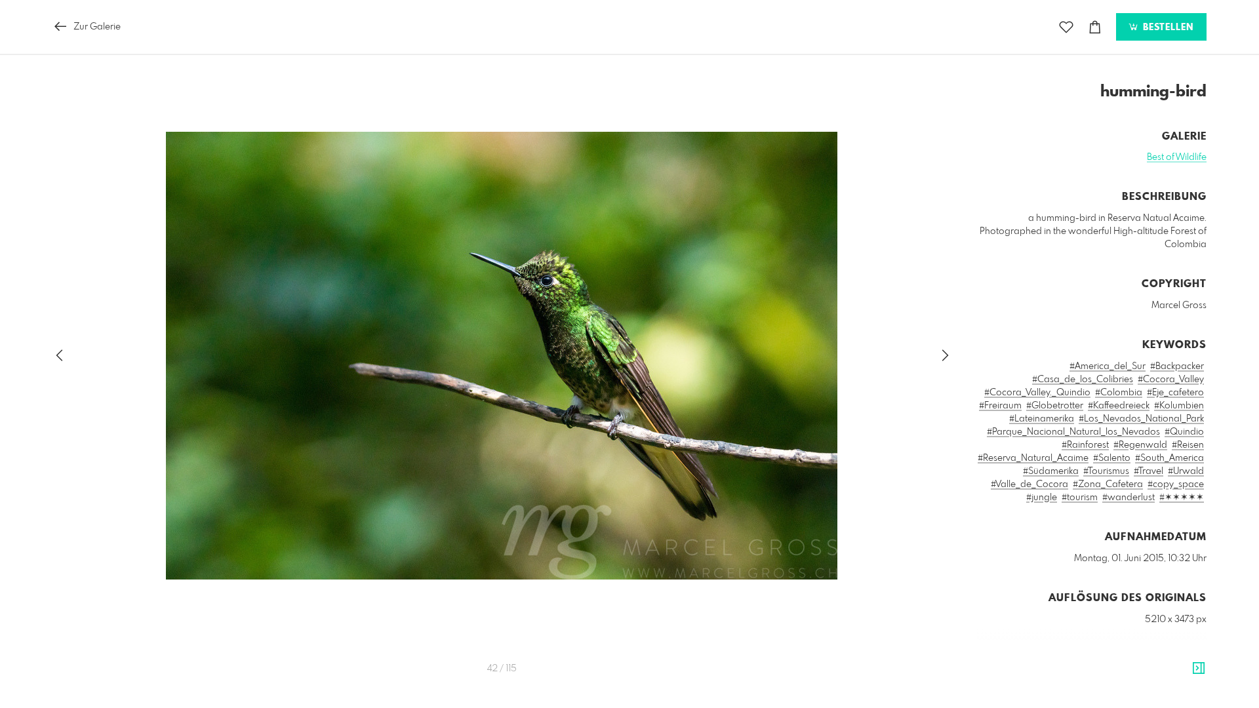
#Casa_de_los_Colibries (1082, 379)
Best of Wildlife (1177, 157)
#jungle (1041, 497)
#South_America (1169, 458)
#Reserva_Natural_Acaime (1033, 458)
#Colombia (1118, 392)
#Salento (1111, 458)
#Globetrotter (1054, 405)
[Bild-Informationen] (1199, 669)
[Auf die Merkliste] (1066, 27)
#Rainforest (1085, 445)
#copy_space (1176, 484)
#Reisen (1188, 445)
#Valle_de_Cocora (1029, 484)
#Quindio (1184, 432)
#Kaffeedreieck (1118, 405)
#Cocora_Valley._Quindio (1037, 392)
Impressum (1133, 696)
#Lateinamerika (1041, 418)
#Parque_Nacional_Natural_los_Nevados (1073, 432)
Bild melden (1185, 678)
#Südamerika (1051, 471)
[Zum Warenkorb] (1095, 27)
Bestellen (1166, 27)
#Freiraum (1000, 405)
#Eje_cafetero (1175, 392)
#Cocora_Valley (1171, 379)
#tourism (1080, 497)
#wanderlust (1128, 497)
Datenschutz (1184, 696)
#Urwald (1186, 471)
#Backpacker (1177, 366)
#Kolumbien (1179, 405)
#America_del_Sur (1107, 366)
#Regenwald (1140, 445)
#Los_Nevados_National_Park (1141, 418)
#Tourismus (1106, 471)
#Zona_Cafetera (1108, 484)
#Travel (1148, 471)
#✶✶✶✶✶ (1181, 497)
